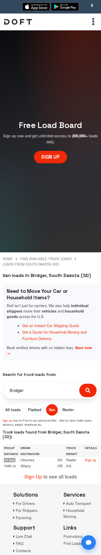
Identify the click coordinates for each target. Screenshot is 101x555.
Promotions (73, 536)
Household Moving (73, 513)
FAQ (20, 543)
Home (8, 258)
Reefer (68, 409)
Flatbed (34, 409)
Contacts (23, 550)
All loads (13, 409)
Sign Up (33, 476)
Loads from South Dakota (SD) (31, 264)
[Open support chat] (88, 542)
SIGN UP (50, 157)
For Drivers (25, 503)
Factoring (23, 517)
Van (52, 409)
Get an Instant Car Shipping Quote (50, 325)
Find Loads (72, 543)
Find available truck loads (46, 258)
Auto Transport (78, 503)
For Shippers (27, 510)
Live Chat (24, 536)
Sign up (7, 420)
